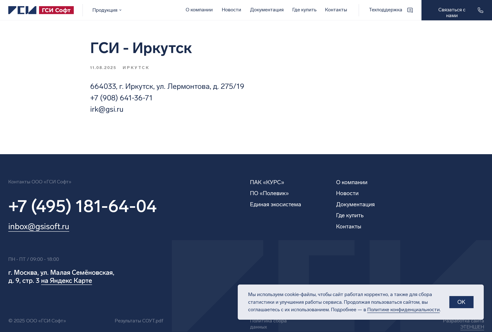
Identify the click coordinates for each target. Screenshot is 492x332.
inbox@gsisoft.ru (38, 226)
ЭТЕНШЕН (472, 327)
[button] (456, 10)
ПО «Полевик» (269, 193)
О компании (199, 10)
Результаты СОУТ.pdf (139, 321)
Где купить (350, 215)
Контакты (336, 10)
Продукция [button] (104, 10)
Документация (267, 10)
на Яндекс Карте (66, 281)
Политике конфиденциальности (403, 310)
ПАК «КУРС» (267, 182)
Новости (231, 10)
